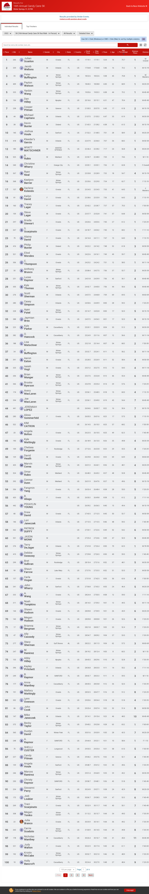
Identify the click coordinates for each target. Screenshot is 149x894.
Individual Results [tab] (11, 26)
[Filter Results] (140, 45)
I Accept (130, 890)
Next (90, 875)
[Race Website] (7, 6)
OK (143, 39)
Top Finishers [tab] (31, 26)
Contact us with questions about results (73, 19)
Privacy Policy (36, 891)
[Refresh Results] (145, 45)
